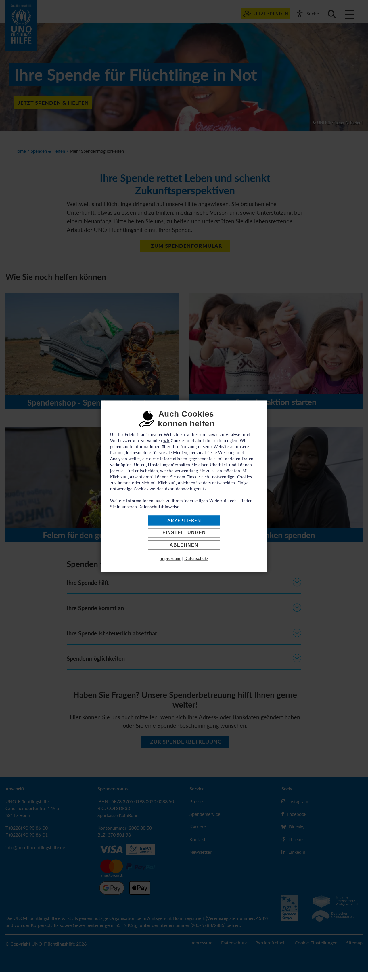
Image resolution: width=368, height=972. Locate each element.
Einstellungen (184, 532)
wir (166, 440)
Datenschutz (196, 558)
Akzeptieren (184, 520)
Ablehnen (184, 545)
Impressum (170, 558)
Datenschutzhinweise (158, 506)
